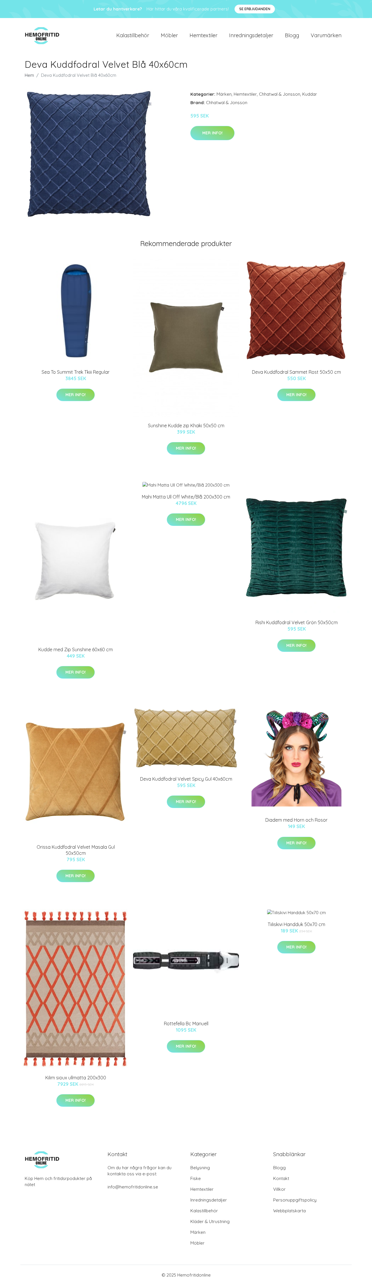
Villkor (279, 1189)
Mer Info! (212, 133)
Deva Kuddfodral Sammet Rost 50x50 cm (296, 372)
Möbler (169, 35)
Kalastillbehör (132, 35)
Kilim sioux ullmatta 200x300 (75, 1078)
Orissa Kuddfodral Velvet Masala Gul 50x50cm (76, 850)
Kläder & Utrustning (210, 1221)
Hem (29, 75)
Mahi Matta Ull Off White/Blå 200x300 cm (186, 497)
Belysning (200, 1167)
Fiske (195, 1178)
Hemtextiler (203, 35)
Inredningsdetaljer (251, 35)
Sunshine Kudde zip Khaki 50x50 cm (186, 425)
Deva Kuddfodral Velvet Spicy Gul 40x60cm (186, 779)
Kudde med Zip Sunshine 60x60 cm (75, 649)
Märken (224, 94)
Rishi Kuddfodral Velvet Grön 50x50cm (296, 622)
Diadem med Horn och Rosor (296, 820)
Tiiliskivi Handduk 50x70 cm (296, 924)
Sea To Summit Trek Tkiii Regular (76, 372)
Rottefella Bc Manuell (186, 1023)
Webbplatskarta (289, 1210)
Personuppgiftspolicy (294, 1200)
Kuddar (309, 94)
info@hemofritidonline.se (133, 1187)
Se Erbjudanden (254, 9)
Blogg (292, 35)
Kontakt (281, 1178)
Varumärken (326, 35)
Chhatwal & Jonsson (279, 94)
